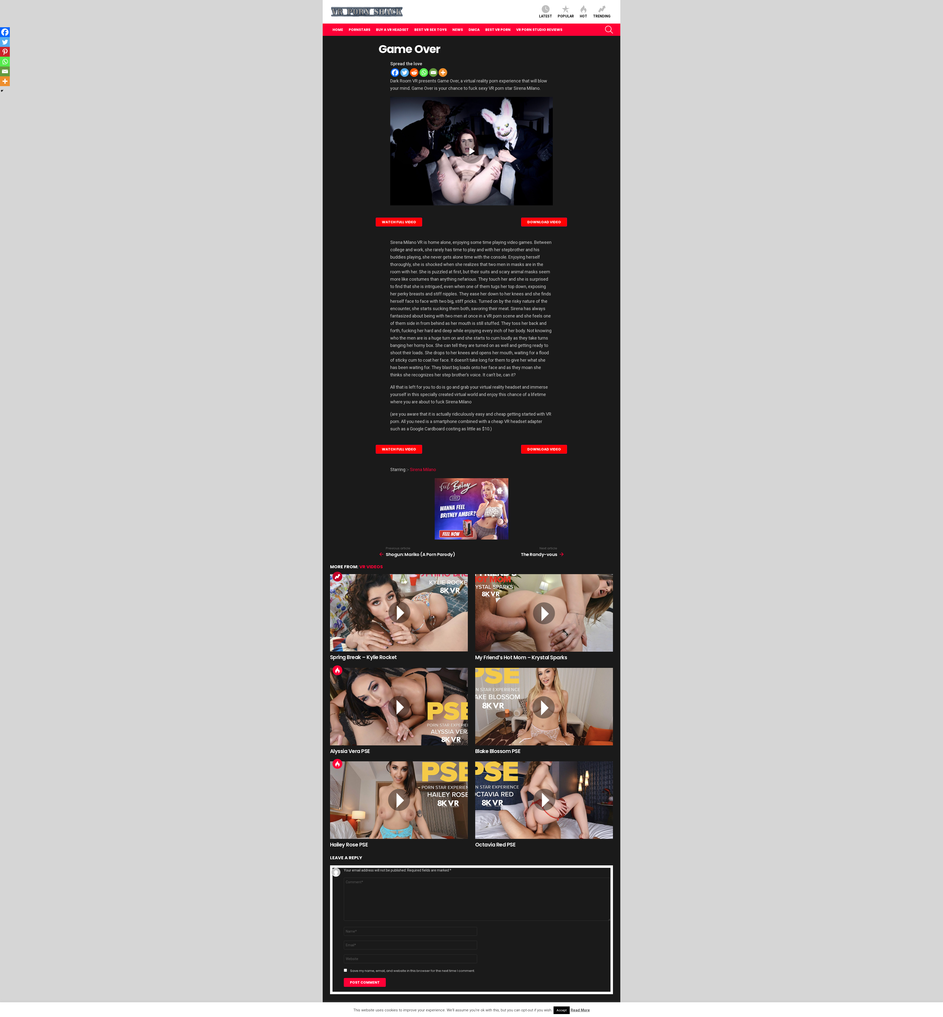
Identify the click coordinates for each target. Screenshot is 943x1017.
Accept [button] (561, 1010)
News (457, 29)
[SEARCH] (609, 30)
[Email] (433, 72)
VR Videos (371, 567)
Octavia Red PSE (495, 844)
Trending (601, 16)
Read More (580, 1010)
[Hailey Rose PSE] (399, 800)
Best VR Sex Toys (430, 29)
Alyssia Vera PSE (350, 751)
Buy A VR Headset (392, 29)
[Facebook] (395, 72)
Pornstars (359, 29)
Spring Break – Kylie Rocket (363, 657)
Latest (545, 16)
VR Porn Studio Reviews (539, 29)
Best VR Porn (498, 29)
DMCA (474, 29)
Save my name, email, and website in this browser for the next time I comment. (412, 971)
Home (338, 29)
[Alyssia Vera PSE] (399, 706)
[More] (443, 72)
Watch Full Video (399, 222)
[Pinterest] (5, 52)
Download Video (544, 222)
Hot (583, 16)
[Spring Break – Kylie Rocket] (399, 612)
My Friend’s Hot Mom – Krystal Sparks (521, 657)
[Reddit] (414, 72)
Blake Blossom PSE (497, 751)
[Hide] (2, 91)
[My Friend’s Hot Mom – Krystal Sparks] (544, 613)
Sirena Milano (423, 469)
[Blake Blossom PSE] (544, 706)
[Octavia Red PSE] (544, 800)
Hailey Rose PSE (349, 844)
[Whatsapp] (423, 72)
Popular (566, 16)
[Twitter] (404, 72)
